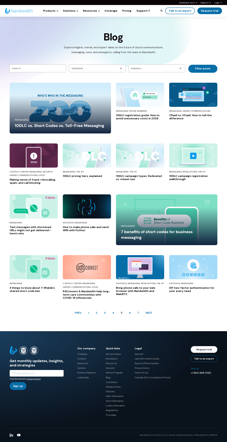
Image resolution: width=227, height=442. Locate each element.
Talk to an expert (180, 10)
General (139, 354)
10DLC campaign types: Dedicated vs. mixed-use (139, 177)
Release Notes (113, 386)
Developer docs (187, 3)
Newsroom (82, 363)
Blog (108, 377)
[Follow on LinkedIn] (11, 435)
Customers (111, 382)
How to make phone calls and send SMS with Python (86, 228)
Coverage (111, 415)
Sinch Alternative (115, 401)
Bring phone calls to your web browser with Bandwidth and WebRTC (135, 291)
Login (217, 3)
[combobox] (97, 68)
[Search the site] (161, 10)
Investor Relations (86, 372)
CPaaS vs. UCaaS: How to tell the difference (190, 116)
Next (149, 313)
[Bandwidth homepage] (19, 11)
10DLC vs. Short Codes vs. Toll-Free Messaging (59, 125)
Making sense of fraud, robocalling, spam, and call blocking (33, 181)
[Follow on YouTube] (18, 435)
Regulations (112, 410)
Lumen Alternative (115, 405)
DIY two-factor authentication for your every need (191, 289)
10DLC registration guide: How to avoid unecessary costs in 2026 (138, 116)
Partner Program (114, 372)
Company (82, 354)
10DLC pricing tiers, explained (82, 176)
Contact (81, 358)
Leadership (83, 377)
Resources (111, 363)
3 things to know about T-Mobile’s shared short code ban (32, 289)
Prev (78, 313)
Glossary (110, 391)
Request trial (209, 10)
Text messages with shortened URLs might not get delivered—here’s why (30, 230)
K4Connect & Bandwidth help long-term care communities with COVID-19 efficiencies (86, 294)
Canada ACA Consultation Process (153, 377)
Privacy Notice (34, 379)
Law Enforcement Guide (147, 358)
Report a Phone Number (147, 363)
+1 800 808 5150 (201, 373)
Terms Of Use (141, 372)
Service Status (113, 354)
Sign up (18, 386)
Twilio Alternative (114, 396)
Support (205, 3)
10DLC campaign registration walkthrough (188, 177)
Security (110, 368)
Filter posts (203, 68)
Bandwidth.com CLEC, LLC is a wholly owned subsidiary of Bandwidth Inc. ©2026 (178, 435)
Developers (112, 358)
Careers (81, 368)
